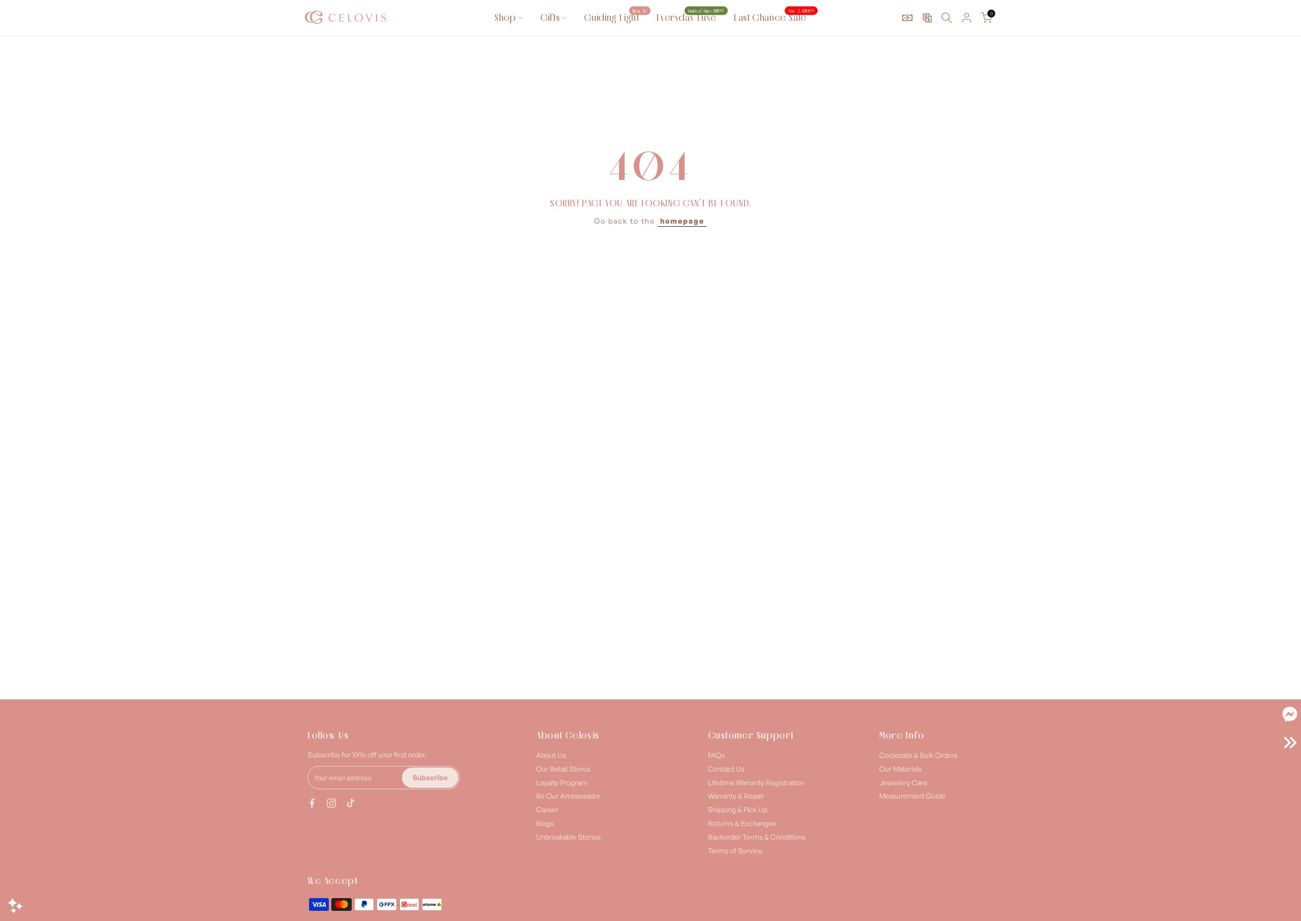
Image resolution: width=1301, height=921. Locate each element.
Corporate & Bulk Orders (918, 755)
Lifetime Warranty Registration (756, 782)
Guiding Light (615, 17)
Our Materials (900, 768)
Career (547, 809)
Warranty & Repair (736, 795)
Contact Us (726, 768)
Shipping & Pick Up (737, 809)
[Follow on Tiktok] (350, 803)
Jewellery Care (903, 782)
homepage (682, 221)
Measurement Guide (912, 795)
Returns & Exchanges (742, 823)
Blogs (545, 823)
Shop (505, 17)
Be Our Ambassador (568, 795)
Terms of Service (735, 850)
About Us (551, 755)
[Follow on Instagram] (331, 803)
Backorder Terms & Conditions (757, 837)
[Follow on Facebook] (312, 803)
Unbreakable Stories (568, 837)
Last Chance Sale (774, 17)
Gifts (550, 17)
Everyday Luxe (690, 17)
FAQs (716, 755)
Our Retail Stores (563, 768)
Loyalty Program (561, 782)
